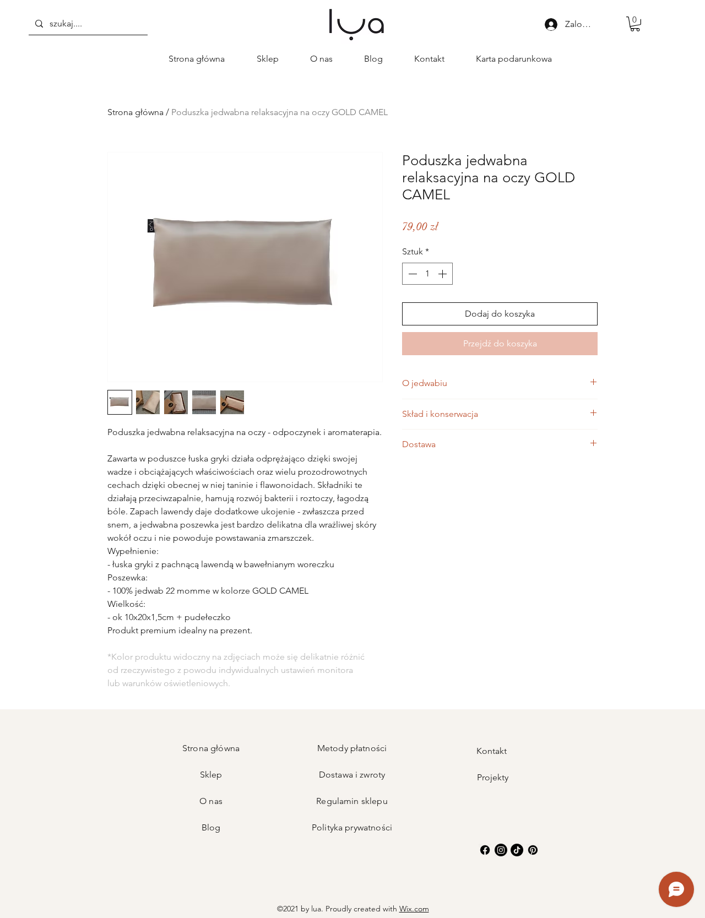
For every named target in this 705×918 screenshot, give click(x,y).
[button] (635, 24)
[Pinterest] (533, 850)
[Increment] (443, 273)
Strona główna (135, 112)
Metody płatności (352, 748)
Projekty (492, 777)
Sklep (211, 774)
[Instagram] (501, 850)
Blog (211, 827)
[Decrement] (411, 273)
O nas (211, 801)
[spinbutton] (427, 273)
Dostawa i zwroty (352, 774)
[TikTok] (517, 850)
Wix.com (414, 909)
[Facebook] (485, 850)
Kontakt (492, 751)
